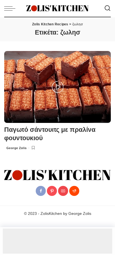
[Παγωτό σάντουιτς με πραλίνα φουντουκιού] (57, 86)
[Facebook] (41, 191)
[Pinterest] (52, 191)
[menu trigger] (11, 8)
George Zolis (16, 148)
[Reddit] (74, 191)
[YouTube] (63, 191)
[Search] (107, 8)
